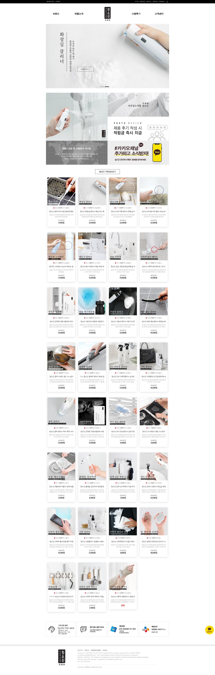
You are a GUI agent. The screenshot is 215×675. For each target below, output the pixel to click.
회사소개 (80, 650)
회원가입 (142, 1)
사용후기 (136, 13)
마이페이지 (162, 1)
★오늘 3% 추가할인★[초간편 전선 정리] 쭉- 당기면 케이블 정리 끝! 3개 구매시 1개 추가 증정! (92, 492)
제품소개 (79, 13)
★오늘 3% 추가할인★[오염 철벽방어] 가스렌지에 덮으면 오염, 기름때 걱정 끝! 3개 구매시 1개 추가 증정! (153, 437)
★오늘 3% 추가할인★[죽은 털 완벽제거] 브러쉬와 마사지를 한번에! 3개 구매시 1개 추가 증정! (154, 547)
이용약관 (104, 650)
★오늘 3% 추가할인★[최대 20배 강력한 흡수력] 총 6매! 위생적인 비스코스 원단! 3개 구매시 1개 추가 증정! (61, 547)
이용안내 (86, 650)
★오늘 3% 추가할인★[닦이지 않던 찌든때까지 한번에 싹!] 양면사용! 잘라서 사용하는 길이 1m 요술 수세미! (61, 382)
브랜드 (56, 13)
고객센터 (58, 1)
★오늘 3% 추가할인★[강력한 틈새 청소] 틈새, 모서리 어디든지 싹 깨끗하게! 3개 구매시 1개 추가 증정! (154, 327)
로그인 (137, 1)
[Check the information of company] (126, 655)
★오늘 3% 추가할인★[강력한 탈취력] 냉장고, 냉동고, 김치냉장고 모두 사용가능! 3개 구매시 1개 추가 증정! (61, 327)
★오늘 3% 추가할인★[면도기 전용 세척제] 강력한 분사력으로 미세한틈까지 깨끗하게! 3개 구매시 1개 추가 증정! (154, 492)
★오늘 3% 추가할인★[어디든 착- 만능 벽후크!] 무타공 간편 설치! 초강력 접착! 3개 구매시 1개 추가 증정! (123, 492)
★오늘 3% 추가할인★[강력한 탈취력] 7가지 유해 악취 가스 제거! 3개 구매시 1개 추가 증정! (92, 437)
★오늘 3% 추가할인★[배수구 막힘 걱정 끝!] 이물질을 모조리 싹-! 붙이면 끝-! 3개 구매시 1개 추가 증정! (61, 492)
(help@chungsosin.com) (114, 659)
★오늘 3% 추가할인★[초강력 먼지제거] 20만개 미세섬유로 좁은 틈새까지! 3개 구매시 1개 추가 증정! (123, 437)
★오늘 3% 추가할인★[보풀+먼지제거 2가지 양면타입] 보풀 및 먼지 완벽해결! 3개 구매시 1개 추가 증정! (123, 602)
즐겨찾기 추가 (50, 1)
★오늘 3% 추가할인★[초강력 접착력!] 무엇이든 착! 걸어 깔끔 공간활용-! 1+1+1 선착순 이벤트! (61, 602)
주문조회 (155, 1)
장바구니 (149, 1)
